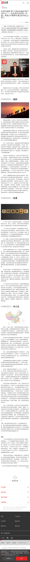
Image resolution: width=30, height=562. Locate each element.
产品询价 (3, 487)
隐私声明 (8, 542)
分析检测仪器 (4, 7)
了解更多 (8, 558)
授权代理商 (4, 497)
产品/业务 (17, 516)
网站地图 (14, 542)
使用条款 (3, 542)
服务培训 (17, 526)
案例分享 (17, 521)
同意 (21, 558)
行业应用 (3, 521)
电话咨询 (3, 492)
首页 (2, 516)
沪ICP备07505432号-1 (22, 542)
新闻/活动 (3, 526)
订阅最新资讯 (6, 533)
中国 (2, 6)
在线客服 (3, 502)
